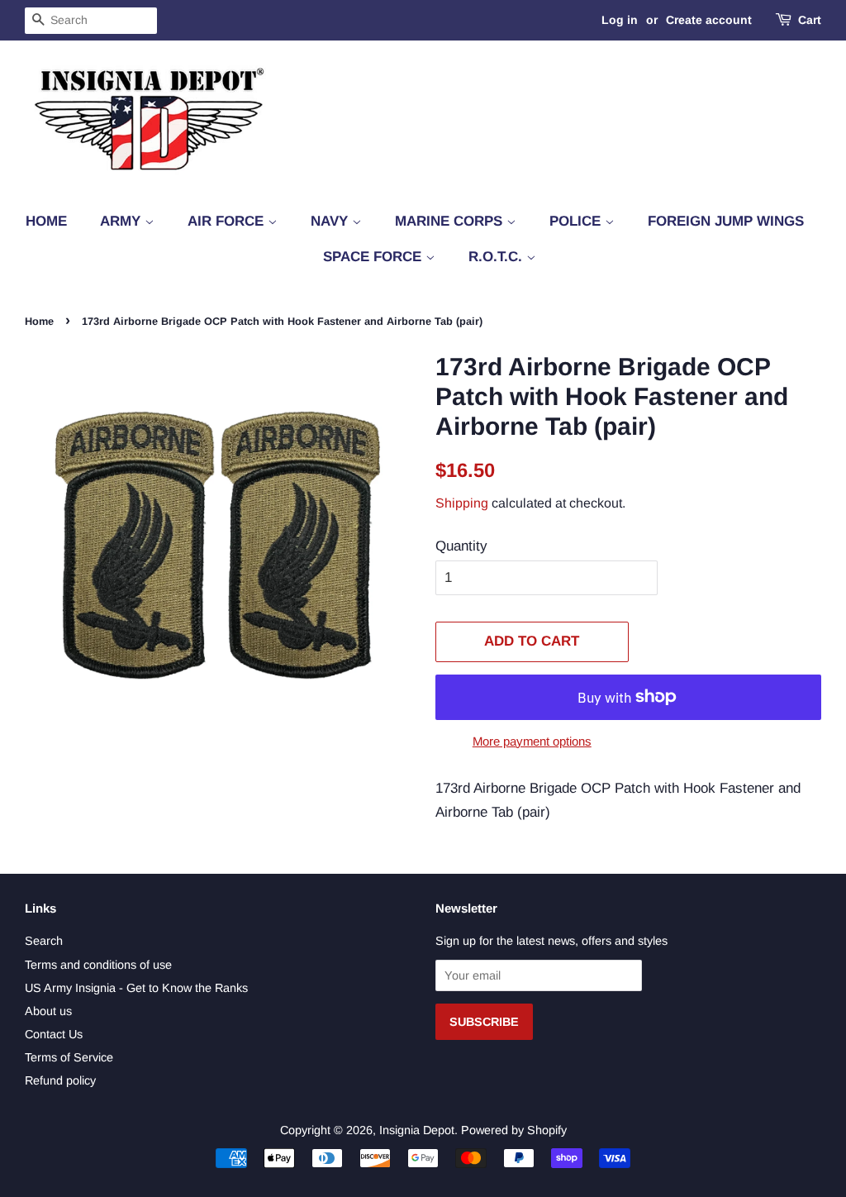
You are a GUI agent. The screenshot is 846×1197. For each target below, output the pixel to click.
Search (44, 940)
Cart (809, 19)
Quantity (461, 546)
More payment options (532, 741)
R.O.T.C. (497, 257)
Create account (709, 19)
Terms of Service (69, 1057)
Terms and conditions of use (98, 964)
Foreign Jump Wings (726, 221)
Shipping (461, 503)
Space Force (374, 257)
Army (122, 221)
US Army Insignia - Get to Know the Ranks (136, 987)
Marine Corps (450, 221)
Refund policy (60, 1080)
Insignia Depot (416, 1130)
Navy (331, 221)
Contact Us (54, 1034)
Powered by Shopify (514, 1130)
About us (48, 1011)
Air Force (228, 221)
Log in (619, 19)
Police (577, 221)
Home (46, 221)
